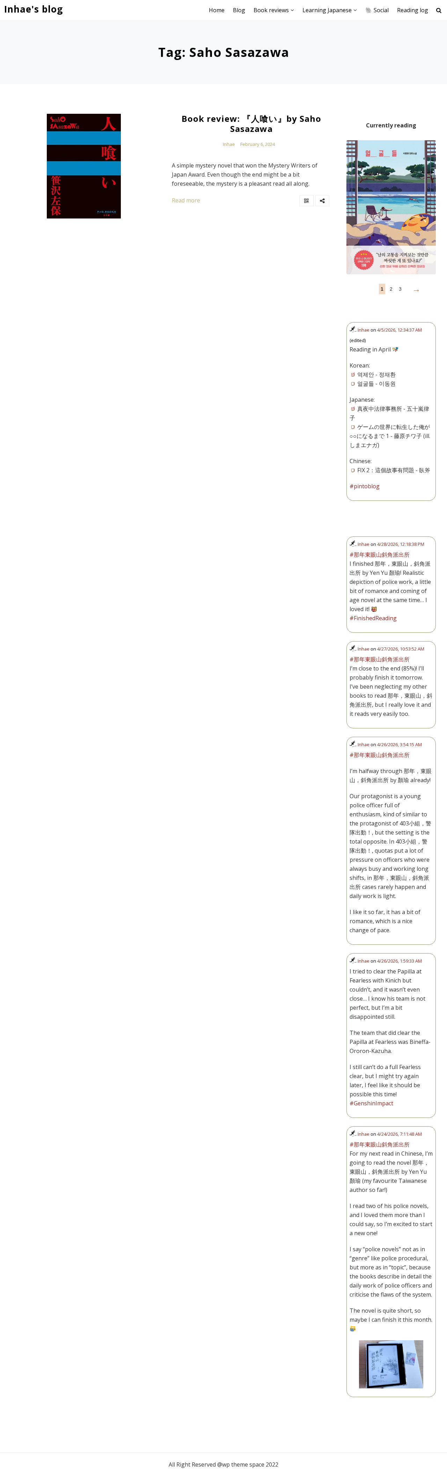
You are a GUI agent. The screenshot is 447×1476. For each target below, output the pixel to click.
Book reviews (271, 10)
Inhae (229, 144)
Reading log (412, 10)
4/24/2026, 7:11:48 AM (399, 1134)
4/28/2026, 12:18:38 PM (400, 544)
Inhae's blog (33, 9)
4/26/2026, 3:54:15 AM (399, 744)
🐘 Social (377, 10)
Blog (239, 10)
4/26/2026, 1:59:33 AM (399, 961)
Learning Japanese (327, 10)
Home (217, 10)
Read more (186, 200)
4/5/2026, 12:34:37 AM (399, 330)
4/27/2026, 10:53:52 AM (400, 649)
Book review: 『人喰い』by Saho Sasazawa (251, 124)
